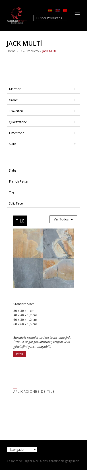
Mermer (15, 89)
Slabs (13, 170)
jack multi (49, 51)
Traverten (16, 111)
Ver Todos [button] (61, 219)
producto (32, 51)
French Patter (19, 181)
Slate (12, 144)
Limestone (16, 133)
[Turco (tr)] (65, 10)
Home (11, 51)
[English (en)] (58, 10)
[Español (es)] (50, 10)
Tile (11, 192)
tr (20, 51)
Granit (13, 100)
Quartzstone (18, 122)
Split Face (16, 203)
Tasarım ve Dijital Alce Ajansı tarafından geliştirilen (43, 461)
